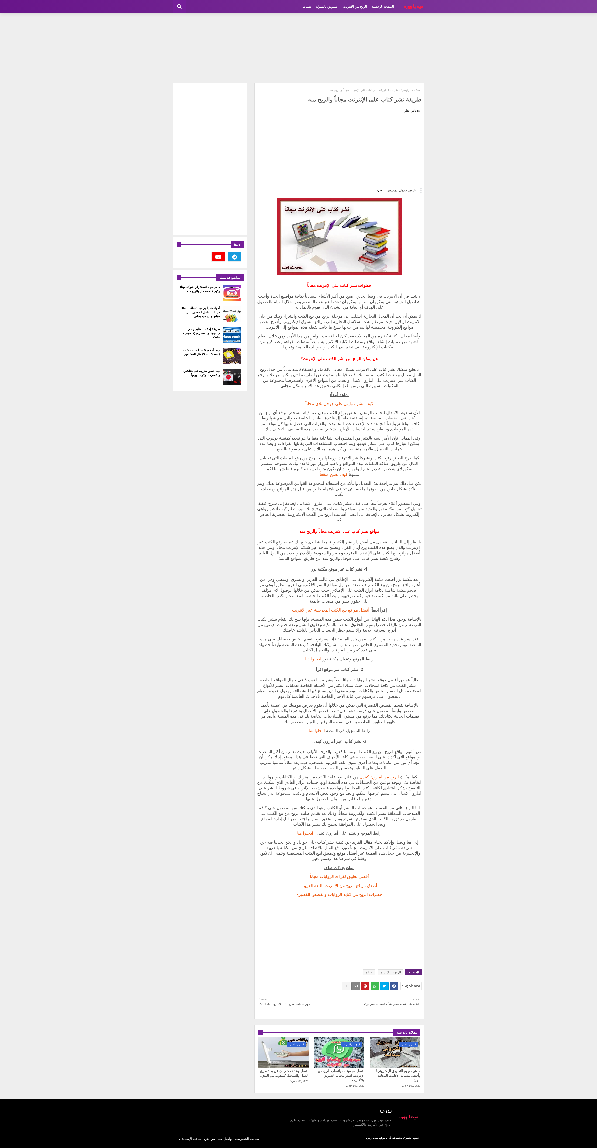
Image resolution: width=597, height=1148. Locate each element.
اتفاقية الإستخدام (190, 1138)
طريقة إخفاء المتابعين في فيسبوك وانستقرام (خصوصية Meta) (201, 333)
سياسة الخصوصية (247, 1138)
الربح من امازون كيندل (379, 777)
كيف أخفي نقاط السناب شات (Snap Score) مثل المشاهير (201, 352)
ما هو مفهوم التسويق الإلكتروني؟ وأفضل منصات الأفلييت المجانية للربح (398, 1075)
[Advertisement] (298, 48)
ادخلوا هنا (313, 659)
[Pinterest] (365, 986)
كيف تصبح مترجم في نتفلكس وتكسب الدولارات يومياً (201, 373)
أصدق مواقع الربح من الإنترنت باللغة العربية (339, 885)
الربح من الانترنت (355, 6)
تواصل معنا (225, 1138)
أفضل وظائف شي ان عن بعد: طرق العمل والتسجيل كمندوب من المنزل (284, 1073)
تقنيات (307, 6)
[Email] (355, 986)
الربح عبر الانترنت (390, 972)
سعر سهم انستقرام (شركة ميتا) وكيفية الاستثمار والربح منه (200, 289)
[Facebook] (394, 986)
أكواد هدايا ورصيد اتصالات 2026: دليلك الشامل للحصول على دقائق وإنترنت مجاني (200, 312)
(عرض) (381, 190)
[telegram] (235, 257)
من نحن (209, 1138)
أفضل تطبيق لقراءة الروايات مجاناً (339, 876)
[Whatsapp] (375, 986)
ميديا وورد (372, 1137)
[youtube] (218, 257)
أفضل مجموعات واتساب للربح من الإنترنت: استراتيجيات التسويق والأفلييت (341, 1075)
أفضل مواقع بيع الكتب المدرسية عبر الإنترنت (330, 610)
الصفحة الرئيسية (382, 6)
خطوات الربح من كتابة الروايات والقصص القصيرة (339, 894)
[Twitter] (384, 986)
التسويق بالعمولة (327, 6)
